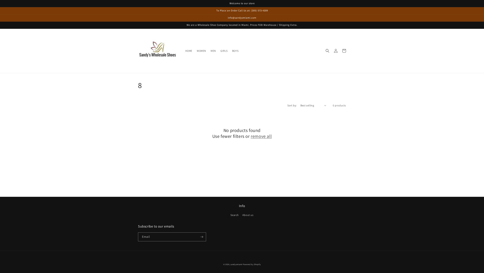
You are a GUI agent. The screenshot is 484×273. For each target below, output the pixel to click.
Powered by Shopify (252, 264)
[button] (327, 51)
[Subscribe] (202, 236)
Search (234, 215)
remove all (261, 136)
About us (248, 215)
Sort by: (291, 105)
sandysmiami (236, 264)
